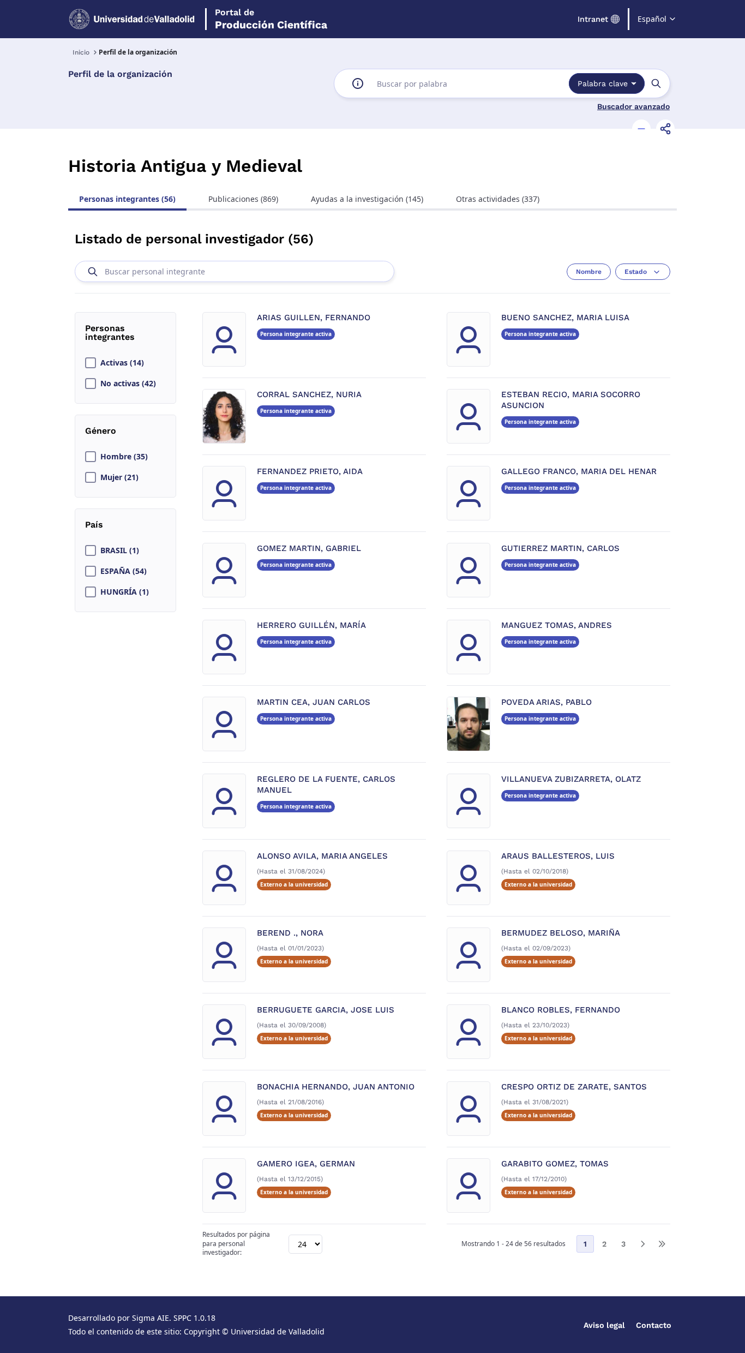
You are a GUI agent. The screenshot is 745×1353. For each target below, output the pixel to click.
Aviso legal (604, 1325)
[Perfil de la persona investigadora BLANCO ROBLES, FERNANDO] (468, 1031)
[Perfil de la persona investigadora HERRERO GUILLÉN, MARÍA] (224, 647)
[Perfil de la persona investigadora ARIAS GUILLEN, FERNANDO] (224, 339)
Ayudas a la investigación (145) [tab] (367, 199)
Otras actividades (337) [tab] (497, 199)
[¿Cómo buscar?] (358, 83)
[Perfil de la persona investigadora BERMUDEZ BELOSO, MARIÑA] (468, 954)
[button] (641, 128)
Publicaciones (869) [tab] (243, 199)
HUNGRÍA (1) (124, 592)
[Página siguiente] (642, 1244)
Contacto (653, 1325)
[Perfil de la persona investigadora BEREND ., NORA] (224, 954)
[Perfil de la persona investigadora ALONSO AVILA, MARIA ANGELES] (224, 878)
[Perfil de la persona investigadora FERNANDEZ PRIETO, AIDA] (224, 493)
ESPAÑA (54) (123, 571)
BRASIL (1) (119, 550)
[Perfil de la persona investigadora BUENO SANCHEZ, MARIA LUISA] (468, 339)
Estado (635, 272)
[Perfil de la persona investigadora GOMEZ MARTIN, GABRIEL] (224, 570)
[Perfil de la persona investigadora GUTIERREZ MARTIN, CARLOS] (468, 570)
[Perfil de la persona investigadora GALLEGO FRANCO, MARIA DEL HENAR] (468, 493)
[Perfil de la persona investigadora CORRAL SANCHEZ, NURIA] (224, 416)
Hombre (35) (124, 456)
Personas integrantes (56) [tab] (127, 199)
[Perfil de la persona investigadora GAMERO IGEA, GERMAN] (224, 1185)
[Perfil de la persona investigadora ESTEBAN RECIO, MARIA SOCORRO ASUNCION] (468, 416)
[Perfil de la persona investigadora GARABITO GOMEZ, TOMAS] (468, 1185)
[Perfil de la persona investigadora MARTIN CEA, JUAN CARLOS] (224, 724)
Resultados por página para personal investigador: (236, 1244)
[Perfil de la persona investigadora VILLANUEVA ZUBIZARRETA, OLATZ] (468, 801)
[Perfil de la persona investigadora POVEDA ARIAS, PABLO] (468, 724)
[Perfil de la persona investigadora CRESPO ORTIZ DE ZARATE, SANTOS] (468, 1108)
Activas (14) (122, 363)
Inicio (81, 52)
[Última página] (661, 1244)
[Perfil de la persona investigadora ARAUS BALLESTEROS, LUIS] (468, 878)
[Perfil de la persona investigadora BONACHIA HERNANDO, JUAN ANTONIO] (224, 1108)
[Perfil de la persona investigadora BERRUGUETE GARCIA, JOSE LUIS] (224, 1031)
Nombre (589, 272)
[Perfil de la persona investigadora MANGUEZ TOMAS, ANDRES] (468, 647)
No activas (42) (128, 383)
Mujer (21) (119, 477)
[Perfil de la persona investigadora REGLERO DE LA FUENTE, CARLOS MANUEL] (224, 801)
